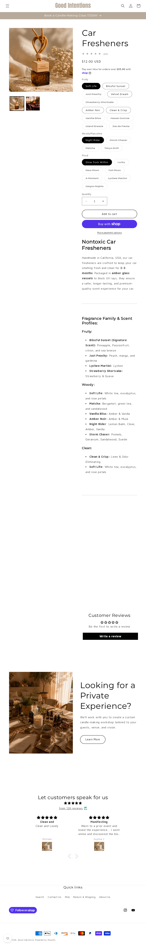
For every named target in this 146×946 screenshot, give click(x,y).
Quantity (86, 194)
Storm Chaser (120, 140)
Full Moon (117, 170)
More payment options (109, 232)
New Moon (94, 170)
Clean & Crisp (118, 110)
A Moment (94, 178)
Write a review (110, 636)
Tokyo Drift (113, 148)
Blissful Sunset (115, 86)
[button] (7, 6)
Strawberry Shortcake (102, 102)
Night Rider (93, 140)
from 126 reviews (71, 808)
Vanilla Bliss (95, 118)
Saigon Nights (96, 186)
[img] (73, 803)
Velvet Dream (119, 94)
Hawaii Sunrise (122, 118)
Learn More (92, 739)
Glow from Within (97, 162)
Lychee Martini (119, 178)
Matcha (92, 148)
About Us (104, 896)
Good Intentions (26, 940)
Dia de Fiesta (123, 126)
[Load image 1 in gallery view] (17, 103)
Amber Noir (93, 110)
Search (40, 896)
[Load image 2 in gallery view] (33, 103)
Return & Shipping (84, 896)
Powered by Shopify (45, 940)
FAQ (67, 896)
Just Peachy (95, 94)
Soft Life (91, 86)
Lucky (123, 162)
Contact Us (54, 896)
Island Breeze (96, 126)
